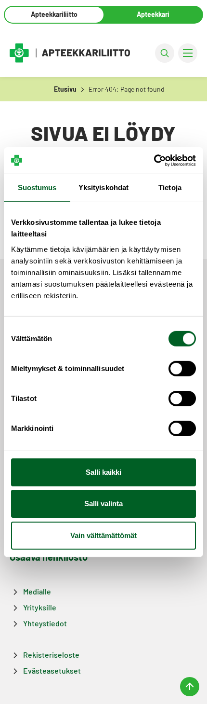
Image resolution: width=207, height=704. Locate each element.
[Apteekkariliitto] (70, 52)
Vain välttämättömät (103, 535)
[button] (164, 53)
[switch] (182, 368)
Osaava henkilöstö (49, 557)
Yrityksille (39, 607)
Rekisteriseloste (51, 654)
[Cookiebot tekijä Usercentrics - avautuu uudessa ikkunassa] (154, 160)
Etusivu (65, 89)
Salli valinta (103, 503)
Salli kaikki (103, 472)
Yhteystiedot (45, 623)
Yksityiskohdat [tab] (103, 187)
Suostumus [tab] (37, 187)
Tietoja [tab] (169, 187)
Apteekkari (153, 14)
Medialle (37, 591)
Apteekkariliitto (54, 14)
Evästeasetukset (52, 670)
